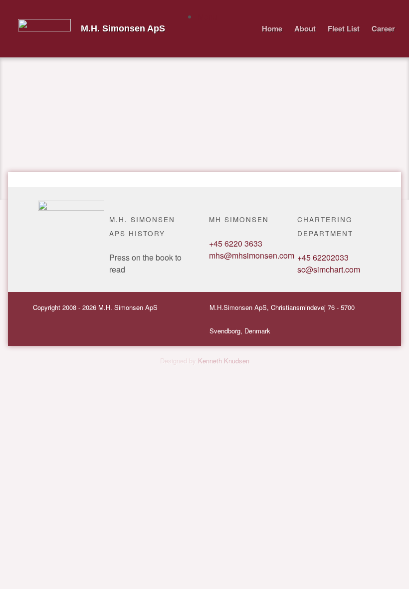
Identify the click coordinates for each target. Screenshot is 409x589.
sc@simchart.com (328, 269)
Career (383, 28)
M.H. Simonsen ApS (123, 28)
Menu (207, 16)
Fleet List (344, 28)
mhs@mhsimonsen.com (251, 255)
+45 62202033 (323, 257)
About (305, 28)
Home (272, 28)
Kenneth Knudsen (223, 360)
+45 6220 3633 (235, 243)
